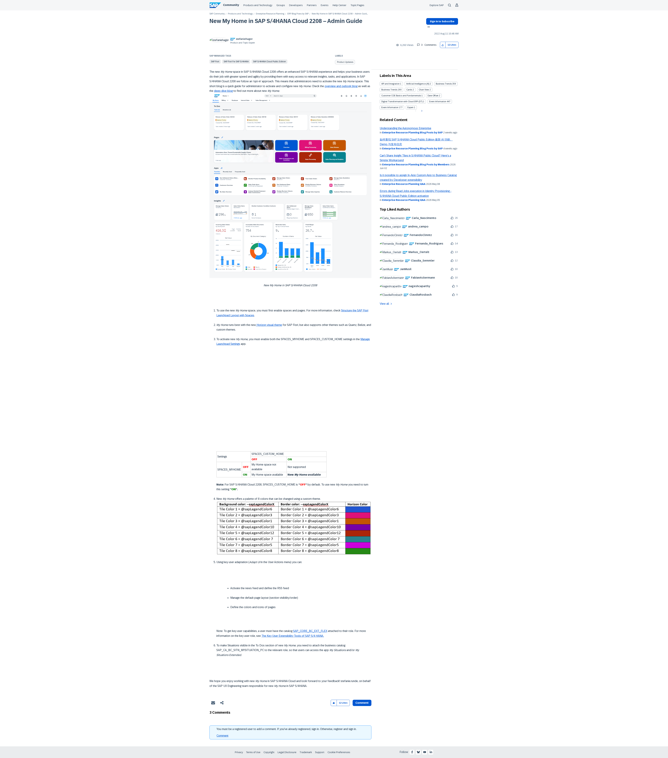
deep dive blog (223, 90)
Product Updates (345, 62)
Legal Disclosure (287, 752)
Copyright (269, 752)
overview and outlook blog (341, 86)
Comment (222, 735)
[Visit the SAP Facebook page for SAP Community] (412, 752)
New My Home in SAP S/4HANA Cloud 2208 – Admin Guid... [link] (340, 14)
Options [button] (428, 27)
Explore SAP (437, 5)
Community (231, 4)
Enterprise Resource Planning (270, 14)
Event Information (437, 101)
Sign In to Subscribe (442, 21)
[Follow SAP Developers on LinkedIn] (431, 752)
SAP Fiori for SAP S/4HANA (236, 61)
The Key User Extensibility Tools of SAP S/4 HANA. (292, 635)
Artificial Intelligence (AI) (417, 84)
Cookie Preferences (339, 752)
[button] (443, 45)
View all (384, 303)
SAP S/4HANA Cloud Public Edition (269, 61)
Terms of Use (253, 752)
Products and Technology (257, 5)
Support (319, 752)
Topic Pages (357, 5)
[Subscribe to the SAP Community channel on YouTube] (424, 752)
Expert (410, 107)
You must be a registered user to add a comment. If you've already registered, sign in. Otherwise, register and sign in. (286, 729)
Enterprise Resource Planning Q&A (404, 184)
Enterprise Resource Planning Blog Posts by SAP (412, 132)
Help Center (339, 5)
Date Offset (433, 95)
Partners (312, 5)
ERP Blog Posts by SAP (298, 14)
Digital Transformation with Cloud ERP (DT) (402, 101)
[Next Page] (421, 111)
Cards (409, 90)
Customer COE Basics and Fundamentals (401, 95)
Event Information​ (389, 107)
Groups (280, 5)
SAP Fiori (215, 61)
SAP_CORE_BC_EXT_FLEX (310, 630)
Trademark (306, 752)
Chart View (424, 90)
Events (324, 5)
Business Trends (444, 84)
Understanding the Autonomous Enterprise (405, 128)
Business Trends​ (389, 90)
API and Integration (390, 84)
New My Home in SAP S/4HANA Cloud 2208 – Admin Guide (285, 21)
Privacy (239, 752)
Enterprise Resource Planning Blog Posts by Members (416, 164)
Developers (296, 5)
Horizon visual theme (269, 324)
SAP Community (217, 14)
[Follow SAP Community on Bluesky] (418, 752)
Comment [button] (362, 702)
